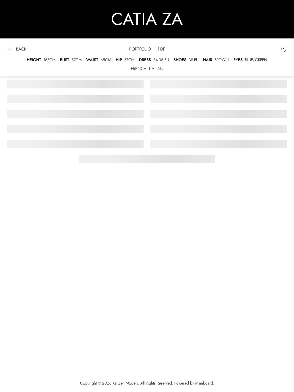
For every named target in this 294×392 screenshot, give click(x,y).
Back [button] (16, 49)
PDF (161, 49)
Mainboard (204, 383)
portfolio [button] (140, 49)
